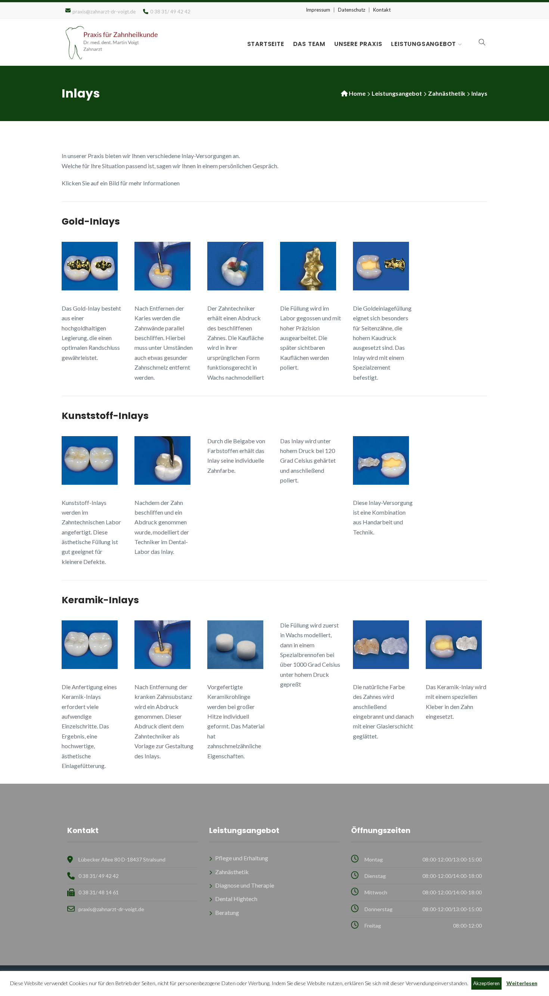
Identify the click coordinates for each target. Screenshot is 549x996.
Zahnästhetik (446, 93)
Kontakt (382, 10)
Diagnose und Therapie (244, 885)
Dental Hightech (236, 898)
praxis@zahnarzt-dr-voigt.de (104, 12)
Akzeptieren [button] (486, 983)
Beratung (227, 912)
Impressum (318, 10)
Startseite (265, 44)
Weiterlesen (521, 983)
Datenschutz (351, 10)
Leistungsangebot (423, 44)
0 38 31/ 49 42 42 (98, 876)
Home (357, 93)
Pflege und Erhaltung (241, 857)
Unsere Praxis (358, 44)
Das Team (309, 44)
